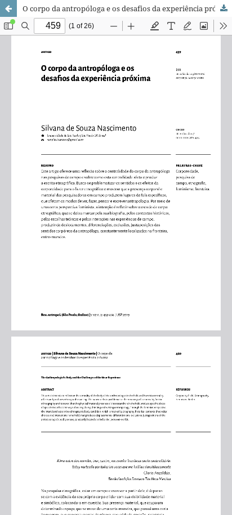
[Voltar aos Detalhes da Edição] (8, 8)
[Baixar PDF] (223, 8)
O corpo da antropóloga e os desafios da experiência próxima (127, 8)
